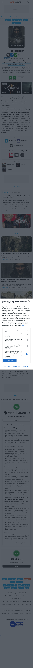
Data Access (16, 366)
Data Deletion (7, 366)
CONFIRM (10, 360)
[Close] (29, 301)
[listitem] (16, 330)
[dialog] (16, 334)
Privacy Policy (25, 366)
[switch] (27, 334)
